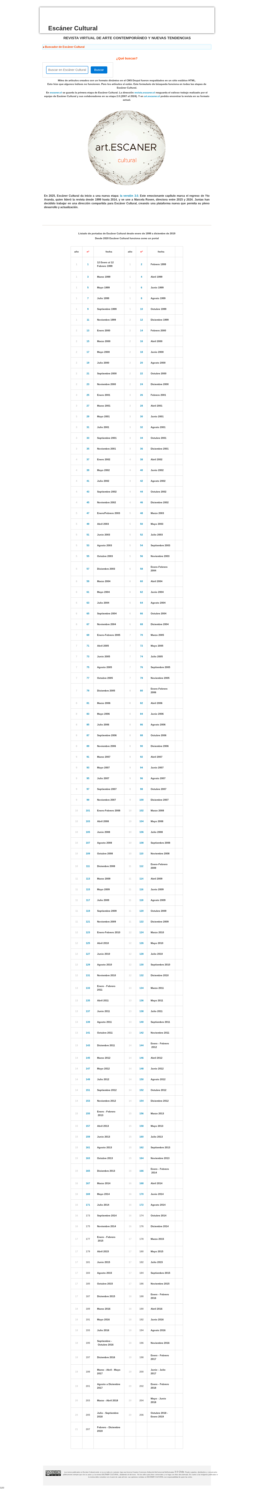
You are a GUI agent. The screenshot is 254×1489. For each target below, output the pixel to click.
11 (88, 319)
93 (88, 767)
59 (88, 581)
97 (88, 789)
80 (141, 690)
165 (88, 1170)
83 (88, 713)
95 (88, 778)
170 (141, 1194)
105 (88, 832)
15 (88, 341)
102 (141, 810)
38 (141, 459)
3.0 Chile (179, 1471)
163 (88, 1158)
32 (141, 427)
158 (141, 1126)
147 (88, 1068)
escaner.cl (56, 92)
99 (88, 799)
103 (88, 821)
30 (141, 416)
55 (88, 556)
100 (141, 799)
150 (141, 1079)
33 (88, 438)
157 (88, 1126)
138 (141, 1011)
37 (88, 459)
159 (88, 1136)
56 (141, 556)
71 (88, 645)
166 (141, 1170)
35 (88, 448)
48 (141, 513)
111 (88, 866)
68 (141, 624)
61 (88, 592)
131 (88, 975)
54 (141, 545)
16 (141, 341)
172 (141, 1204)
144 (141, 1045)
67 (88, 624)
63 (88, 602)
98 (141, 789)
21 (88, 373)
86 (141, 724)
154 (141, 1100)
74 (141, 656)
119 (88, 910)
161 (88, 1147)
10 (141, 309)
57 (88, 568)
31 (88, 427)
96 (141, 778)
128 (141, 953)
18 (141, 352)
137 (88, 1011)
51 (88, 534)
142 (141, 1032)
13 (88, 330)
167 (88, 1183)
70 (141, 635)
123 (88, 932)
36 (141, 448)
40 (141, 470)
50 (141, 524)
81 (88, 703)
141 (88, 1032)
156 (141, 1113)
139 (88, 1022)
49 (88, 524)
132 (141, 975)
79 (88, 690)
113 (88, 878)
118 (141, 900)
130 (141, 964)
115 (88, 889)
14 (141, 330)
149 (88, 1079)
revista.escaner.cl (144, 92)
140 (141, 1022)
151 (88, 1090)
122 (141, 921)
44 (141, 491)
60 (141, 581)
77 (88, 678)
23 (88, 384)
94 (141, 767)
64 (141, 602)
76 (141, 667)
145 (88, 1057)
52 (141, 534)
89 (88, 746)
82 (141, 703)
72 (141, 645)
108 (141, 842)
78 (141, 678)
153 (88, 1100)
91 (88, 756)
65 (88, 613)
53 (88, 545)
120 (141, 910)
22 (141, 373)
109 (88, 853)
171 (88, 1204)
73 (88, 656)
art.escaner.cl (152, 96)
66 (141, 613)
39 (88, 470)
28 (141, 405)
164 (141, 1158)
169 (88, 1194)
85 (88, 724)
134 (141, 988)
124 (141, 932)
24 (141, 384)
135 (88, 1000)
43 (88, 491)
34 (141, 438)
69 (88, 635)
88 (141, 735)
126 (141, 943)
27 (88, 405)
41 (88, 481)
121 (88, 921)
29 (88, 416)
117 (88, 900)
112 (141, 866)
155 (88, 1113)
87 (88, 735)
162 (141, 1147)
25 (88, 395)
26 (141, 395)
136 (141, 1000)
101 (88, 810)
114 (141, 878)
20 (141, 362)
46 (141, 502)
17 (88, 352)
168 (141, 1183)
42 (141, 481)
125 (88, 943)
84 (141, 713)
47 (88, 513)
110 (141, 853)
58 (141, 568)
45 (88, 502)
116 (141, 889)
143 (88, 1045)
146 (141, 1057)
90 (141, 746)
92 (141, 756)
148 (141, 1068)
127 (88, 953)
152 (141, 1090)
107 (88, 842)
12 (141, 319)
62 (141, 592)
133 (88, 988)
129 (88, 964)
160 (141, 1136)
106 (141, 832)
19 (88, 362)
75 (88, 667)
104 (141, 821)
